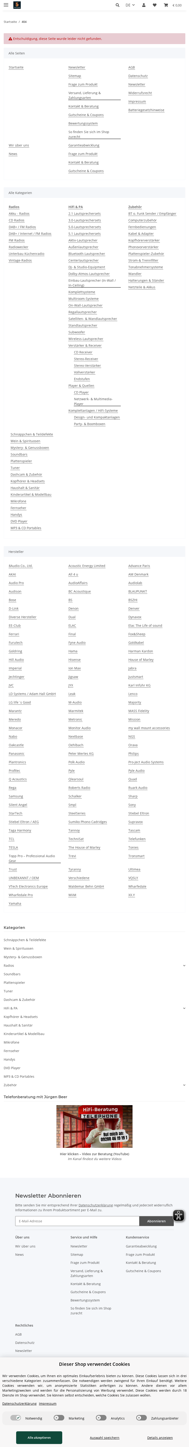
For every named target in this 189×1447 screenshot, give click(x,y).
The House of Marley (84, 847)
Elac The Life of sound (145, 625)
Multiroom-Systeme (83, 298)
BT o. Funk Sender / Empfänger (152, 213)
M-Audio (75, 702)
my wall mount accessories (149, 728)
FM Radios (17, 240)
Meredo (15, 719)
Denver (133, 608)
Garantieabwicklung (83, 145)
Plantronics (17, 762)
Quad (132, 779)
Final (72, 634)
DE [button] (128, 5)
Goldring (15, 651)
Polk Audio (76, 762)
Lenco (132, 694)
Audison (15, 591)
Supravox (135, 822)
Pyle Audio (136, 770)
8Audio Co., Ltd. (21, 566)
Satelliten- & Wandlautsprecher (92, 318)
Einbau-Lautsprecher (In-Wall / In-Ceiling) (92, 282)
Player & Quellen (81, 385)
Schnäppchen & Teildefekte (32, 434)
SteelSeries (77, 813)
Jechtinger (16, 676)
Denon (73, 608)
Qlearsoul (75, 779)
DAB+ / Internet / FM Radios (30, 233)
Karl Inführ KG (139, 685)
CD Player (81, 392)
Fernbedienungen (142, 227)
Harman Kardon (140, 651)
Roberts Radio (79, 787)
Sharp (133, 796)
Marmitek (75, 711)
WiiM (72, 895)
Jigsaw (73, 676)
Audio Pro (16, 583)
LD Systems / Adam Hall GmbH (32, 694)
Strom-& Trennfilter (143, 260)
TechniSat (76, 839)
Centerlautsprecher (83, 260)
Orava (133, 745)
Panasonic (16, 753)
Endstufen (82, 379)
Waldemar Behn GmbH (86, 886)
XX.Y (131, 895)
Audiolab (135, 583)
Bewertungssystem (83, 123)
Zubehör (10, 1085)
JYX (70, 685)
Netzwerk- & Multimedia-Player (93, 401)
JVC (11, 685)
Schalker (75, 796)
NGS (131, 736)
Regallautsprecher (82, 312)
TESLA (13, 847)
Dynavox (134, 617)
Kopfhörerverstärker (144, 240)
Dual (72, 617)
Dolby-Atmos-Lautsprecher (89, 273)
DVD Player (19, 521)
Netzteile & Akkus (141, 287)
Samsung (16, 796)
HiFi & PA (11, 1008)
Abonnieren (156, 1221)
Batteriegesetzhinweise (146, 110)
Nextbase (75, 736)
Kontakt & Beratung (83, 106)
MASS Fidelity (138, 711)
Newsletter (76, 67)
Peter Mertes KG (81, 753)
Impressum (137, 101)
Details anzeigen (160, 1437)
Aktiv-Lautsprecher (82, 240)
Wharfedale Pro (21, 895)
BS (70, 600)
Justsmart (135, 676)
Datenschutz (138, 76)
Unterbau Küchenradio (26, 253)
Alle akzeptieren (39, 1437)
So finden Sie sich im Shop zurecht (88, 134)
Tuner (15, 467)
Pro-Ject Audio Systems (146, 762)
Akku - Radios (19, 213)
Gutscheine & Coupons (86, 115)
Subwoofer (76, 332)
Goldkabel (136, 642)
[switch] (15, 1417)
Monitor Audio (79, 728)
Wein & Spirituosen (25, 441)
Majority (134, 702)
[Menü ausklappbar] (6, 3)
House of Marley (141, 659)
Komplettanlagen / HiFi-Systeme (93, 410)
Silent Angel (18, 805)
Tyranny (74, 869)
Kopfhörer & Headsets (28, 481)
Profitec (14, 770)
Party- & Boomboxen (89, 424)
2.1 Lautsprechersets (84, 213)
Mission (134, 719)
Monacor (15, 728)
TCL (11, 839)
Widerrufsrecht (140, 93)
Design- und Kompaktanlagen (97, 417)
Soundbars (19, 454)
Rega (12, 787)
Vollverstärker (84, 372)
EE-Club (15, 625)
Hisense (74, 659)
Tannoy (74, 830)
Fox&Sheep (136, 634)
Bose (12, 600)
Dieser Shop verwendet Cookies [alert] (94, 1364)
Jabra (132, 668)
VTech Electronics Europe (28, 886)
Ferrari (14, 634)
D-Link (13, 608)
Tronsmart (136, 856)
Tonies (133, 847)
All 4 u (73, 574)
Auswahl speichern (104, 1437)
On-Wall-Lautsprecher (85, 305)
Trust (13, 869)
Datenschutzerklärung (96, 1205)
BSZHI (132, 600)
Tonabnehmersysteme (145, 267)
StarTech (15, 813)
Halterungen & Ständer (146, 280)
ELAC (72, 625)
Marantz (15, 711)
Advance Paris (139, 566)
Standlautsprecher (82, 325)
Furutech (16, 642)
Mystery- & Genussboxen (30, 447)
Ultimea (134, 869)
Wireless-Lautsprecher (85, 339)
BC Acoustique (79, 591)
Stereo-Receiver (86, 359)
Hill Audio (16, 659)
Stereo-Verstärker (87, 365)
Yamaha (15, 903)
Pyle (71, 770)
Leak (71, 694)
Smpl (72, 805)
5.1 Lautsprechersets (84, 233)
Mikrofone (18, 501)
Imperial (15, 668)
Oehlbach (75, 745)
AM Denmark (138, 574)
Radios (9, 965)
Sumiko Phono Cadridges (87, 822)
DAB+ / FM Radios (22, 227)
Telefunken (137, 839)
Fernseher (18, 508)
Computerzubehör (142, 220)
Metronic (75, 719)
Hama (72, 651)
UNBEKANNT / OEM (24, 878)
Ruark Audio (137, 787)
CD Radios (16, 220)
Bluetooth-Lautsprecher (86, 253)
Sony (132, 805)
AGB (131, 67)
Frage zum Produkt (82, 84)
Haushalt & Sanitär (25, 488)
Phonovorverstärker (143, 247)
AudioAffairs (78, 583)
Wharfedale (137, 886)
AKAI (12, 574)
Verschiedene (78, 878)
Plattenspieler (21, 461)
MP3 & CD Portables (26, 528)
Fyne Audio (77, 642)
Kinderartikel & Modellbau (31, 494)
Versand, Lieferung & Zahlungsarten (84, 95)
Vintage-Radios (20, 260)
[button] (119, 5)
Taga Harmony (20, 830)
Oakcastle (16, 745)
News (13, 154)
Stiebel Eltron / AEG (24, 822)
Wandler (135, 273)
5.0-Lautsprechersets (84, 227)
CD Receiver (83, 352)
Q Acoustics (18, 779)
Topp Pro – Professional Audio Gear (32, 858)
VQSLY (133, 878)
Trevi (72, 856)
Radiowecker (18, 247)
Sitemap (74, 76)
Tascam (134, 830)
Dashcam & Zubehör (26, 474)
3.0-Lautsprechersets (84, 220)
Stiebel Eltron (138, 813)
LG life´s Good (20, 702)
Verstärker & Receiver (85, 345)
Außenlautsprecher (83, 247)
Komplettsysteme (81, 292)
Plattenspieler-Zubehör (146, 253)
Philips (133, 753)
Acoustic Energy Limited (86, 566)
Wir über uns (19, 145)
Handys (16, 514)
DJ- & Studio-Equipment (86, 267)
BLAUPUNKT (137, 591)
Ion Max (74, 668)
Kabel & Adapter (141, 233)
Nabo (13, 736)
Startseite (16, 67)
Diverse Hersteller (22, 617)
